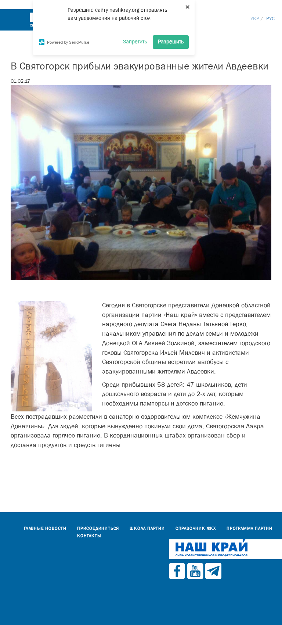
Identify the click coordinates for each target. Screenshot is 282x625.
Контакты (89, 535)
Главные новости (45, 528)
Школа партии (147, 528)
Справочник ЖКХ (196, 528)
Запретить (135, 41)
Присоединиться (98, 528)
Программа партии (249, 528)
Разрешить (171, 41)
